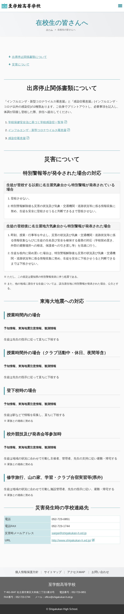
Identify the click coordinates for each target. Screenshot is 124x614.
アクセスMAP (76, 572)
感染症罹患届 (17, 138)
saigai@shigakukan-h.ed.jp (69, 533)
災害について (20, 64)
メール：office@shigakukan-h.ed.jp (54, 597)
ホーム (49, 29)
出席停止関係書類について (29, 57)
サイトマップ (53, 572)
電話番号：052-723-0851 (72, 592)
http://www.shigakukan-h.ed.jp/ (71, 540)
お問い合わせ (100, 572)
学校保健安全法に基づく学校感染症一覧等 (35, 122)
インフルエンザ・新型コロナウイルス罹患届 (37, 130)
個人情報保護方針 (26, 572)
